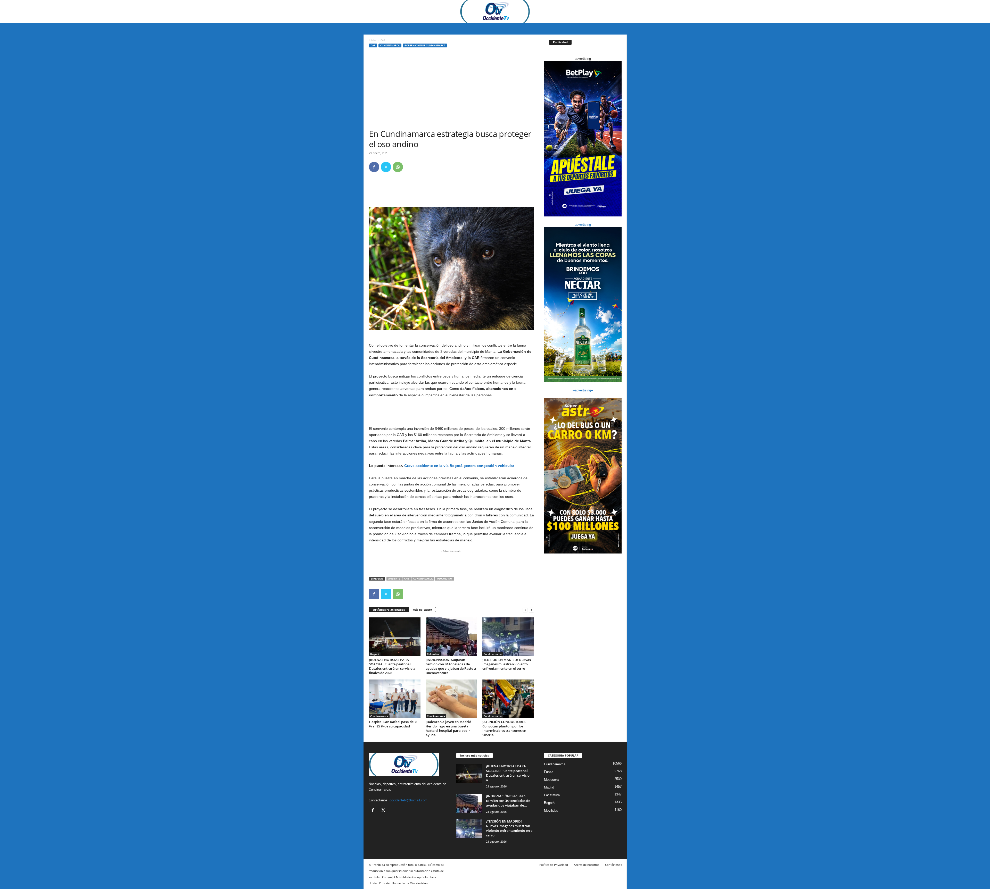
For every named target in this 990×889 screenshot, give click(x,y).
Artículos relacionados (389, 609)
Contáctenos (613, 865)
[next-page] (531, 610)
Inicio (372, 40)
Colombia (433, 654)
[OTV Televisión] (495, 11)
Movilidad (551, 810)
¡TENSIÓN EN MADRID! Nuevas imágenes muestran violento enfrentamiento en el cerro (506, 664)
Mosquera (551, 780)
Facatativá (552, 795)
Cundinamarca (390, 45)
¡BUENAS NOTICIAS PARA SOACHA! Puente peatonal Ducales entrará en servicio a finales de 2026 (392, 666)
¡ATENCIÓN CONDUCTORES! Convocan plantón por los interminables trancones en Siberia (504, 728)
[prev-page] (525, 610)
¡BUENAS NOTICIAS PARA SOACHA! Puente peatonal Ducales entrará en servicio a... (508, 773)
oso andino (444, 578)
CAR (373, 45)
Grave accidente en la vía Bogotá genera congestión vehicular (459, 466)
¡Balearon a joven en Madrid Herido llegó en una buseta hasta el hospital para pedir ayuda (448, 728)
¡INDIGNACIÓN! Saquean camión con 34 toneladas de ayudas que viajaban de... (508, 801)
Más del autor (422, 609)
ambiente (394, 578)
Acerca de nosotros (586, 865)
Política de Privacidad (553, 865)
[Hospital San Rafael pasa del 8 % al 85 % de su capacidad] (394, 699)
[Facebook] (374, 167)
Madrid (549, 787)
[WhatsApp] (398, 167)
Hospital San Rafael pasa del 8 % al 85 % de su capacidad (393, 723)
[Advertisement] (451, 90)
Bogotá (374, 654)
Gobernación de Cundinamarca (425, 45)
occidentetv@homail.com (408, 800)
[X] (386, 167)
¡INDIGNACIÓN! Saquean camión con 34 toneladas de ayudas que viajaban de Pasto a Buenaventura (451, 666)
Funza (548, 772)
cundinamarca (423, 578)
